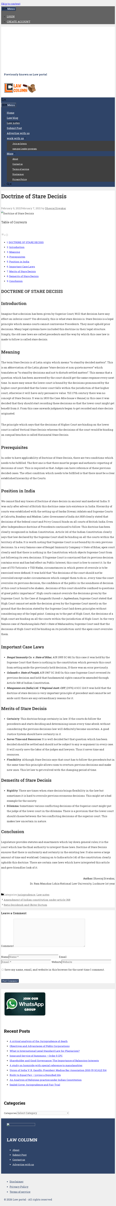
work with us (15, 138)
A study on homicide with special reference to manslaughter (46, 1065)
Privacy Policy (19, 179)
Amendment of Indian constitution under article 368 (37, 899)
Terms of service (20, 169)
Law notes (13, 123)
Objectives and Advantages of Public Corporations (40, 1046)
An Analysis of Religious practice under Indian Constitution (46, 1079)
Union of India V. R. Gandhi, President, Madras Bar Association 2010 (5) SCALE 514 (58, 1070)
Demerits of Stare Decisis (24, 276)
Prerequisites (17, 256)
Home (10, 112)
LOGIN (11, 16)
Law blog (12, 118)
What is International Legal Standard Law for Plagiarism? (45, 1051)
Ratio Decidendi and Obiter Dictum (25, 905)
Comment (7, 946)
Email (63, 957)
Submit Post (14, 128)
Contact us (17, 164)
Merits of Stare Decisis (22, 271)
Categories (10, 1113)
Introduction (16, 247)
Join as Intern (19, 143)
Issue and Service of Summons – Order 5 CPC (36, 1055)
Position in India (19, 261)
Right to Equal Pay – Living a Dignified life (35, 1075)
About (15, 159)
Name (5, 957)
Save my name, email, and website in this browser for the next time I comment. (55, 969)
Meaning (14, 252)
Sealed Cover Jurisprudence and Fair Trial (35, 1084)
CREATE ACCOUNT (18, 21)
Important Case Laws (22, 266)
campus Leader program (24, 148)
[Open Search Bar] (3, 100)
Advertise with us (18, 133)
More (10, 153)
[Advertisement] (58, 49)
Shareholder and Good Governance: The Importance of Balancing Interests (54, 1060)
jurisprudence (26, 894)
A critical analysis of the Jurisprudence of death (39, 1041)
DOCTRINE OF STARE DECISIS (26, 242)
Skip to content (10, 3)
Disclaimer (18, 174)
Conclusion (16, 281)
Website (56, 962)
